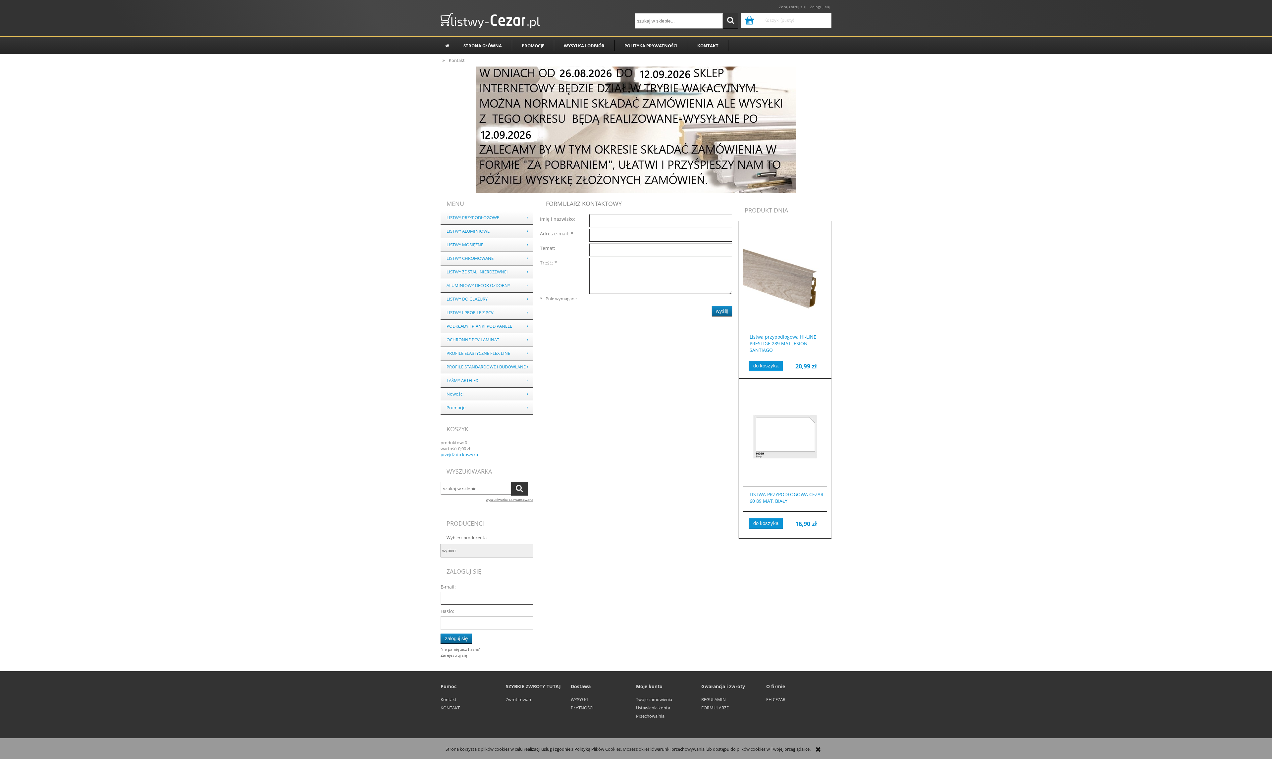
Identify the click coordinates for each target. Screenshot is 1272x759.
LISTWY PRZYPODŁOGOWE (473, 217)
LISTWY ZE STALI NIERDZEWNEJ (477, 272)
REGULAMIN (713, 699)
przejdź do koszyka (459, 454)
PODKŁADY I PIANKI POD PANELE (479, 326)
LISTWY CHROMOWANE (470, 258)
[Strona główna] (490, 19)
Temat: (547, 248)
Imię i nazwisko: (557, 219)
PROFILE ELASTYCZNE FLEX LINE (478, 353)
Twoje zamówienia (654, 699)
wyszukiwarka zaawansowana (509, 499)
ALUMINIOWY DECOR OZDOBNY (478, 285)
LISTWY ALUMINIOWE (468, 231)
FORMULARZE (715, 708)
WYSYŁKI (579, 699)
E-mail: (448, 587)
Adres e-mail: (556, 233)
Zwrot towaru (519, 699)
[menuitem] (483, 45)
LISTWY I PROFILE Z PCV (470, 312)
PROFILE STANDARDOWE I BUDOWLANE (486, 367)
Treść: (548, 263)
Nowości (455, 394)
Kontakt (448, 699)
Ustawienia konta (653, 708)
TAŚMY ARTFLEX (462, 380)
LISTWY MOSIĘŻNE (465, 245)
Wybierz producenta (467, 537)
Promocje (456, 407)
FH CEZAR (775, 699)
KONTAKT (450, 708)
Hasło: (447, 611)
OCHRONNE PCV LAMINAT (473, 340)
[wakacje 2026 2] (636, 129)
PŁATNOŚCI (582, 708)
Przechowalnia (650, 716)
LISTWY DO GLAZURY (467, 299)
